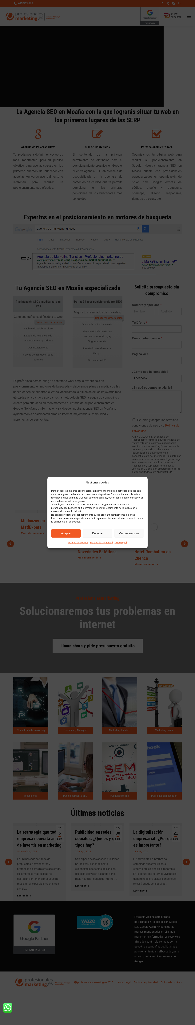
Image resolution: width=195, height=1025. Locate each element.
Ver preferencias (129, 533)
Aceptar (66, 533)
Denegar (97, 533)
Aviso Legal (121, 542)
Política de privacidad (101, 542)
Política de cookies (78, 542)
